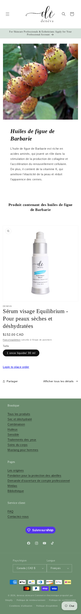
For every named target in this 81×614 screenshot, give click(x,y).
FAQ (11, 511)
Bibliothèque (16, 490)
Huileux (13, 429)
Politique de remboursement (31, 600)
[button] (7, 14)
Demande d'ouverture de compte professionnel (39, 480)
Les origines (16, 470)
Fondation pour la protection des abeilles (34, 475)
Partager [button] (12, 381)
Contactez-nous (18, 516)
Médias (12, 485)
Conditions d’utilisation (20, 606)
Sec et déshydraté (20, 419)
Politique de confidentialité (62, 600)
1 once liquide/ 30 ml (21, 352)
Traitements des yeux (22, 439)
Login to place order (16, 367)
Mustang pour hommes (23, 449)
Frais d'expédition (12, 340)
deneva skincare (25, 595)
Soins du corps (18, 444)
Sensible (13, 434)
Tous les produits (19, 414)
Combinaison (16, 424)
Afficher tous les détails (58, 381)
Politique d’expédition (47, 606)
